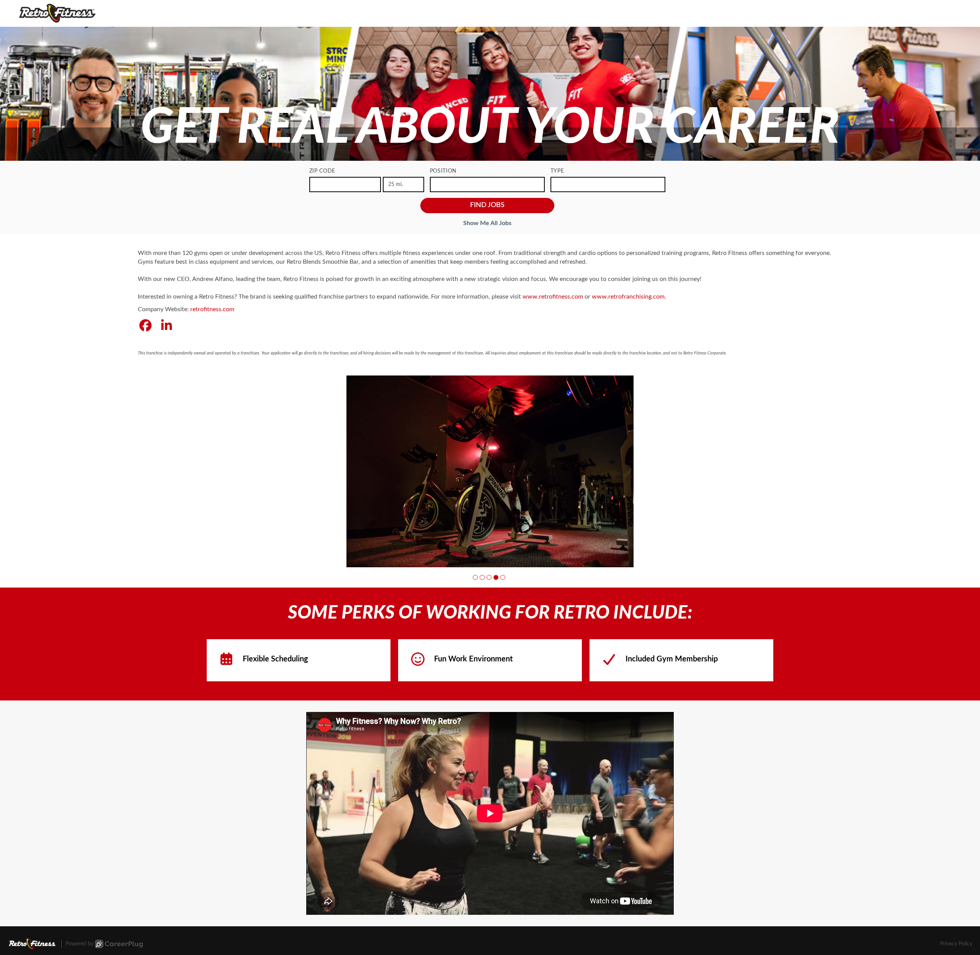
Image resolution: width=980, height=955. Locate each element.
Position (443, 171)
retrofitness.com (212, 309)
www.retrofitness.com (553, 297)
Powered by (79, 944)
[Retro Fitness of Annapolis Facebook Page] (145, 326)
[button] (475, 577)
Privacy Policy (956, 944)
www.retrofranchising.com (628, 297)
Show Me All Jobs (487, 223)
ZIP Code (322, 171)
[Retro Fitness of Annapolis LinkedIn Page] (166, 326)
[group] (490, 471)
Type (557, 171)
